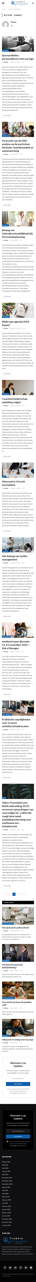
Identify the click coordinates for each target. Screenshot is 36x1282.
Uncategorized (8, 923)
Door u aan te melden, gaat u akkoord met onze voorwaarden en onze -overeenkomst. (19, 1091)
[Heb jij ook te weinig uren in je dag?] (18, 1028)
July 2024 (5, 1190)
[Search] (33, 3)
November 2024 (7, 1181)
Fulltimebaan (7, 714)
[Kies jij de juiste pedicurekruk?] (18, 916)
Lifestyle (5, 1035)
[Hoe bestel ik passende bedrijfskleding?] (18, 953)
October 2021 (6, 1225)
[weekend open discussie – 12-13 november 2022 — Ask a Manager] (18, 630)
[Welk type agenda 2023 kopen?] (18, 310)
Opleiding (6, 394)
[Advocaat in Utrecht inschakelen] (18, 470)
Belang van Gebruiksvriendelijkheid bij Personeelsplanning (17, 233)
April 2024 (5, 1193)
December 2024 (7, 1177)
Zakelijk (5, 50)
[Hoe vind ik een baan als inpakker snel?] (18, 990)
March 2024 (5, 1197)
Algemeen (6, 317)
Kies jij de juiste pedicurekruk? (15, 927)
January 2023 (6, 1209)
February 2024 (6, 1200)
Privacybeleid (13, 1093)
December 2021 (7, 1219)
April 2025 (5, 1174)
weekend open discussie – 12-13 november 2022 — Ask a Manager (16, 645)
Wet (4, 476)
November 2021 (7, 1222)
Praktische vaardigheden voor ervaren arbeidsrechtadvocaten (16, 723)
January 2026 (6, 1171)
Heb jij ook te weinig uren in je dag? (18, 1039)
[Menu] (3, 3)
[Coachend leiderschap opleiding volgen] (18, 387)
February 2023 (6, 1206)
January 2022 (6, 1216)
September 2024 (7, 1184)
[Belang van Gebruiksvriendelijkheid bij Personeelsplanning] (18, 218)
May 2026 (5, 1165)
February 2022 (6, 1212)
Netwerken (6, 636)
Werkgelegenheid (8, 998)
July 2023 (5, 1203)
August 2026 (6, 1162)
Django (13, 22)
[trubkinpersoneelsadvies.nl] (19, 3)
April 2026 (5, 1168)
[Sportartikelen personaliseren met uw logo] (18, 44)
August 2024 (6, 1187)
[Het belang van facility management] (18, 544)
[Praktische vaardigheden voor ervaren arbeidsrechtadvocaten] (18, 708)
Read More (7, 115)
